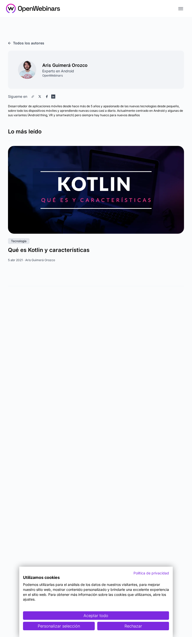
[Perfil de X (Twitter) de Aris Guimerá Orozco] (39, 96)
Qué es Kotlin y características (49, 250)
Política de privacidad (151, 573)
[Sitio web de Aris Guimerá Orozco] (32, 96)
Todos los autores (28, 43)
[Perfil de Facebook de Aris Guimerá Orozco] (46, 96)
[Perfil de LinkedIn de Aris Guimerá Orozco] (53, 97)
